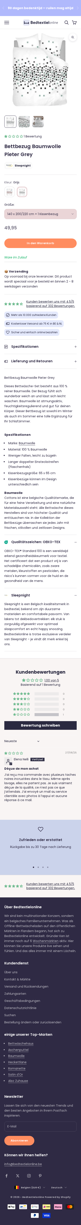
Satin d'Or (15, 1074)
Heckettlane (17, 1062)
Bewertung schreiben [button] (40, 725)
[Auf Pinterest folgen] (40, 1176)
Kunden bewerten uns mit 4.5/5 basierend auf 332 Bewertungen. (50, 303)
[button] (14, 136)
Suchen (10, 1015)
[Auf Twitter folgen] (18, 1176)
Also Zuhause (18, 1081)
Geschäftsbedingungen (22, 1001)
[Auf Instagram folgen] (29, 1176)
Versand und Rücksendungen (26, 986)
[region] (40, 843)
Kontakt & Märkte (17, 979)
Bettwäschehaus (20, 1043)
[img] (13, 753)
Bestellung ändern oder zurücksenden (32, 1022)
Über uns (10, 972)
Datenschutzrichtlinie (20, 1008)
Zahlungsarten (15, 993)
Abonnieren (19, 1140)
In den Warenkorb (40, 243)
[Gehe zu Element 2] (24, 122)
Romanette (16, 1068)
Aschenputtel (18, 1050)
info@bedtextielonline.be (23, 1164)
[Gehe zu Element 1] (10, 122)
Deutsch (56, 1187)
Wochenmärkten (46, 941)
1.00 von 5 (51, 680)
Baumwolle (27, 443)
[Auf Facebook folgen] (6, 1176)
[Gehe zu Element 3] (38, 122)
